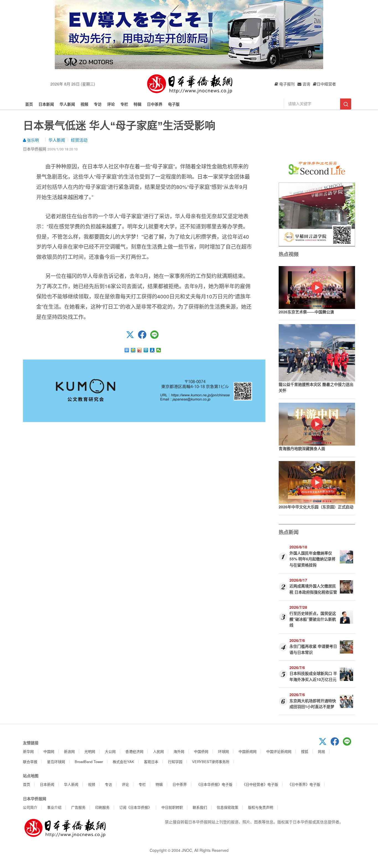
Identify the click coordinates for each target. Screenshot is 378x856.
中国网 (48, 751)
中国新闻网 (248, 751)
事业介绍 (54, 807)
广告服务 (78, 807)
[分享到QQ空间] (133, 350)
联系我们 (200, 807)
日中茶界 (154, 104)
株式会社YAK (123, 761)
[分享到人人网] (152, 350)
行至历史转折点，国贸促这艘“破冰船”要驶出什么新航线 (312, 619)
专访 (98, 104)
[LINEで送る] (156, 337)
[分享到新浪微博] (139, 350)
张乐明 (32, 140)
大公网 (110, 751)
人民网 (158, 751)
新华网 (28, 751)
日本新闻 (46, 104)
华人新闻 (67, 104)
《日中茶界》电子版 (304, 784)
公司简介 (30, 807)
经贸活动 (79, 140)
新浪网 (69, 751)
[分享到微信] (158, 350)
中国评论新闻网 (278, 751)
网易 (321, 751)
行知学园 (175, 761)
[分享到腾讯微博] (146, 350)
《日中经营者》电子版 (260, 784)
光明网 (89, 751)
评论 (111, 104)
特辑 (137, 104)
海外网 (179, 751)
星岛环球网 (56, 761)
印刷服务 (102, 807)
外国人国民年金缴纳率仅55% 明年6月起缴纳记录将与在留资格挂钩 (312, 559)
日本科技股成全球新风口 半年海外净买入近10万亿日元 (313, 676)
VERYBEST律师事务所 (210, 761)
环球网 (223, 751)
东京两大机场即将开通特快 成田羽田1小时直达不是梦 (312, 703)
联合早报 (30, 761)
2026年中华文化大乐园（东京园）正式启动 (316, 506)
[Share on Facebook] (144, 337)
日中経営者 (326, 84)
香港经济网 (134, 751)
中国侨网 (201, 751)
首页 (29, 104)
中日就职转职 (172, 807)
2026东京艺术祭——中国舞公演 (306, 311)
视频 (84, 104)
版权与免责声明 (260, 807)
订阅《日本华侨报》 (135, 807)
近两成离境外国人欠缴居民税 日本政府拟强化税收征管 (313, 588)
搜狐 (304, 751)
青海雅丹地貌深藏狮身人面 (302, 448)
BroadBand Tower (89, 761)
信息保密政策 (227, 807)
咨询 (305, 84)
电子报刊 (286, 84)
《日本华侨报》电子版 (214, 784)
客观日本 (151, 761)
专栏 (124, 104)
